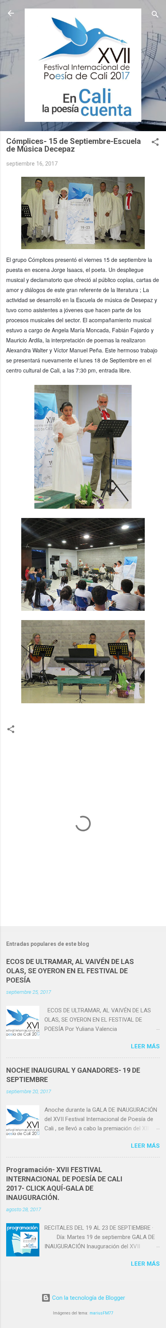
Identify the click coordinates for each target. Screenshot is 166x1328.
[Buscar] (155, 15)
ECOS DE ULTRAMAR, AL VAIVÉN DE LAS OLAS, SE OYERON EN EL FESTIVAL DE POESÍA (70, 970)
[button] (155, 143)
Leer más (145, 1046)
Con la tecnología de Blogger (88, 1297)
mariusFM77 (101, 1313)
